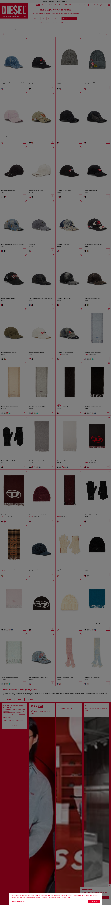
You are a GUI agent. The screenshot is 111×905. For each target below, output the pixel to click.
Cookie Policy (66, 897)
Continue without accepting (18, 901)
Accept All (94, 901)
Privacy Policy (56, 897)
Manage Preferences (41, 897)
